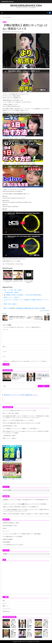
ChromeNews (30, 641)
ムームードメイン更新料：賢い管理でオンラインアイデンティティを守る (19, 410)
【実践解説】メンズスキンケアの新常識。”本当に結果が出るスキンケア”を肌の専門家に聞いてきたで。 (18, 376)
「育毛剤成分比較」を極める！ (10, 435)
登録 (4, 600)
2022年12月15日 (16, 31)
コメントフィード (7, 608)
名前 (4, 346)
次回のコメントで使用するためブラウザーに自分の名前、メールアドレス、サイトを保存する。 (25, 361)
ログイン (5, 603)
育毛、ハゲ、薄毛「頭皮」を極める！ (11, 413)
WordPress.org (6, 611)
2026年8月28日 (15, 379)
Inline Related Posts (46, 310)
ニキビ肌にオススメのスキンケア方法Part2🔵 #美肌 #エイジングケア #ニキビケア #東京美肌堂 (42, 376)
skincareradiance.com (26, 5)
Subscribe (50, 13)
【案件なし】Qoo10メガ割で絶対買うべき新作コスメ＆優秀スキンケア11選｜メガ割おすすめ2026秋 (26, 514)
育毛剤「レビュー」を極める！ (10, 438)
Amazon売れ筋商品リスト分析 (10, 425)
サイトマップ (6, 531)
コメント (5, 329)
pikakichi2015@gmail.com (8, 31)
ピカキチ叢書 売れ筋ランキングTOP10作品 (12, 536)
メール (5, 351)
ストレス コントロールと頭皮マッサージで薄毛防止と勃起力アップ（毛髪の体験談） (22, 533)
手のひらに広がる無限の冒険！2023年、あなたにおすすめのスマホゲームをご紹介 (21, 423)
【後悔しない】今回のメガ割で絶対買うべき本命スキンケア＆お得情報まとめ (20, 506)
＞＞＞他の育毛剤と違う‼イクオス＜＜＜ (12, 461)
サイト (4, 356)
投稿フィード (6, 606)
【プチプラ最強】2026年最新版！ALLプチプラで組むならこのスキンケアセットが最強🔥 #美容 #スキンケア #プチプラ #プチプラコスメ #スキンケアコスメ (26, 510)
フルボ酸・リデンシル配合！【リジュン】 (12, 479)
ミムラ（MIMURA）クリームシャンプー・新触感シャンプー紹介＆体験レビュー (21, 428)
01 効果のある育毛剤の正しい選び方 (11, 522)
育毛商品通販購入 (7, 542)
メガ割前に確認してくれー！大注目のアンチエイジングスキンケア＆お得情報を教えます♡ (45, 635)
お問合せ (5, 528)
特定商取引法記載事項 (8, 539)
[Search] (47, 12)
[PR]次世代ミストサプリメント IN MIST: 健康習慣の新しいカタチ (21, 395)
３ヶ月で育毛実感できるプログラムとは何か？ (13, 544)
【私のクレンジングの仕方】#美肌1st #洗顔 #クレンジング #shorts (18, 420)
